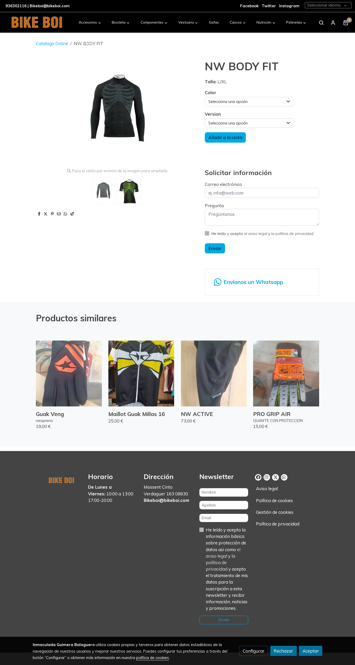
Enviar (214, 248)
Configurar (254, 651)
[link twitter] (275, 477)
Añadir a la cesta (225, 137)
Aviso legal (267, 488)
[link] (36, 22)
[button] (90, 22)
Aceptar (311, 651)
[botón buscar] (321, 22)
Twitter (269, 5)
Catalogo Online (52, 43)
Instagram (289, 5)
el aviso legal (256, 233)
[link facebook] (258, 477)
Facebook (249, 5)
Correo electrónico (223, 184)
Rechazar (283, 651)
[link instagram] (266, 477)
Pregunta (214, 205)
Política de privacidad (277, 524)
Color (210, 92)
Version (213, 114)
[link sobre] (57, 479)
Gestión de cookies (274, 512)
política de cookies (152, 657)
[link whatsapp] (284, 477)
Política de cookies (274, 500)
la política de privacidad (292, 233)
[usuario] (333, 22)
